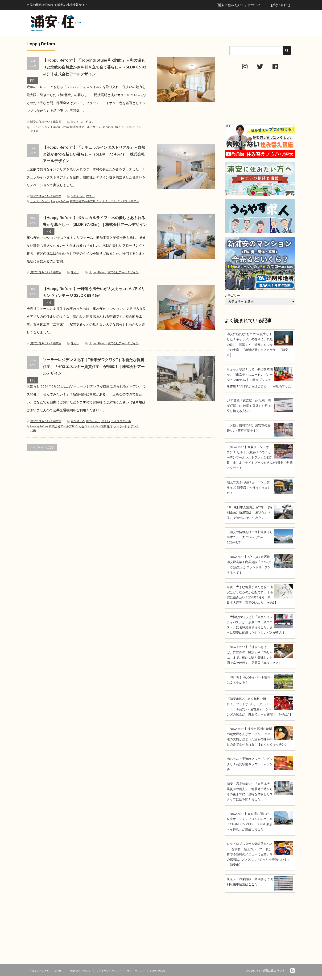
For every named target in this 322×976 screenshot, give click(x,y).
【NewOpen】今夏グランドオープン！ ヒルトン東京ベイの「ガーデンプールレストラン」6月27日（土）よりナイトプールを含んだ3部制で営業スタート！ (260, 457)
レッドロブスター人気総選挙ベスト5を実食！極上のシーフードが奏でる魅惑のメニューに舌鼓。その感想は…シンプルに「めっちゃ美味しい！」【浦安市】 (258, 854)
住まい (90, 121)
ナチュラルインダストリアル (120, 201)
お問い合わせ (280, 5)
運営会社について (80, 970)
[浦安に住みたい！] (77, 23)
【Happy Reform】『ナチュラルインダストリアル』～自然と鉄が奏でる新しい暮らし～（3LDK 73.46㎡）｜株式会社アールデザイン (94, 154)
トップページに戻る (42, 447)
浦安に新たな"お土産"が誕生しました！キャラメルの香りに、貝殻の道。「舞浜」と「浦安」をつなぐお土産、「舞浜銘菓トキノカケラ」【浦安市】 (257, 344)
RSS (292, 970)
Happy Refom (60, 127)
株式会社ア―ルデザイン (85, 127)
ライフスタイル (121, 421)
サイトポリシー (136, 970)
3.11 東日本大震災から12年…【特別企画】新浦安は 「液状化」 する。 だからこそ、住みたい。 (249, 512)
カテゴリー (232, 295)
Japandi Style (111, 127)
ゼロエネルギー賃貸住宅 (96, 426)
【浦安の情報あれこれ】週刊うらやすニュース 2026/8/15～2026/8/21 (250, 537)
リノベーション (40, 127)
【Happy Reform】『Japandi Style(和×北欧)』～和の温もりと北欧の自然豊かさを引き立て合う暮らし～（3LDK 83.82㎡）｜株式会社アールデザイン (94, 67)
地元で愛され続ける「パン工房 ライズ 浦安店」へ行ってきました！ (249, 487)
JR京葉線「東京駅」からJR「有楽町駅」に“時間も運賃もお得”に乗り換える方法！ (249, 406)
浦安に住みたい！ (273, 970)
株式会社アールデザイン (64, 426)
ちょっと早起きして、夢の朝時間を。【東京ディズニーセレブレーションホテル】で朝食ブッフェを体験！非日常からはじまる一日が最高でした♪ (260, 377)
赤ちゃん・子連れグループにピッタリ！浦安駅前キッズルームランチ (250, 764)
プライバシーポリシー (109, 970)
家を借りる (78, 421)
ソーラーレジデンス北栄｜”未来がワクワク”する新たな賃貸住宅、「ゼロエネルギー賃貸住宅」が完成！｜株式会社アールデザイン (94, 366)
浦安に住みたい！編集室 (45, 121)
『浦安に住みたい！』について (238, 5)
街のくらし (78, 121)
